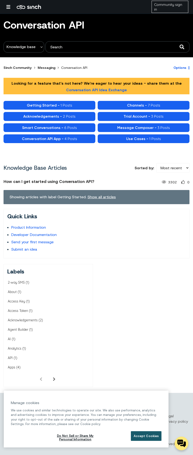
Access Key (16, 301)
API (10, 358)
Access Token (18, 311)
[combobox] (117, 47)
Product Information (28, 227)
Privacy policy (176, 421)
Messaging (46, 68)
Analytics (14, 348)
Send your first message (32, 242)
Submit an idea (24, 249)
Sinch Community (28, 7)
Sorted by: (144, 167)
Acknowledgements (23, 320)
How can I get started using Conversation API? (49, 181)
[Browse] (10, 7)
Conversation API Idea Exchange (96, 89)
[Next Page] (54, 379)
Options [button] (179, 68)
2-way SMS (16, 282)
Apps (11, 367)
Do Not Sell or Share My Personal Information (75, 438)
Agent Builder (18, 329)
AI (9, 339)
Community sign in (168, 7)
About (12, 292)
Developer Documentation (34, 234)
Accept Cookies (146, 436)
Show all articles (102, 196)
